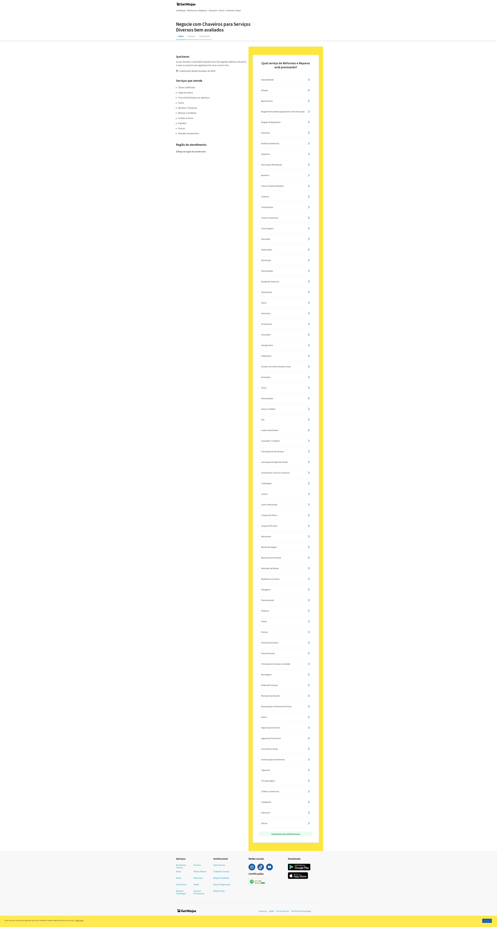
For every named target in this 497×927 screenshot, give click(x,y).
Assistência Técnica (181, 866)
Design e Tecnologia (181, 892)
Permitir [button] (487, 921)
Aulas (178, 871)
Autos (178, 878)
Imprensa (262, 911)
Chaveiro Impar (233, 10)
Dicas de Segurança (221, 884)
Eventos (197, 865)
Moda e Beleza (200, 871)
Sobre (181, 36)
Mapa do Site (219, 891)
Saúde (196, 884)
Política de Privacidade (301, 911)
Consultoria (181, 884)
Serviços (191, 36)
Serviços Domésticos (199, 892)
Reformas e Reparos (197, 10)
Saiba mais (79, 920)
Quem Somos (219, 865)
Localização (204, 36)
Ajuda (271, 911)
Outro (222, 10)
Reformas (198, 878)
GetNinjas (181, 10)
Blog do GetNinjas (221, 878)
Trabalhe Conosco (221, 871)
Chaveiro (213, 10)
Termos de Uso (282, 911)
